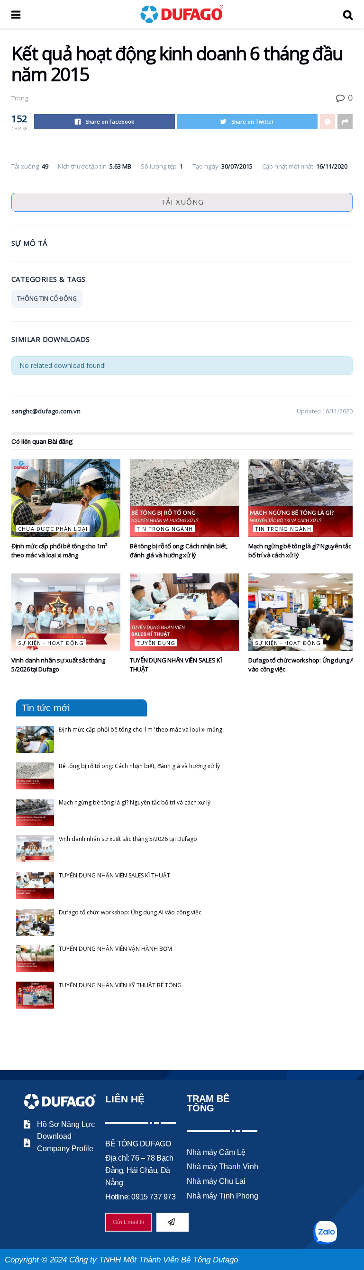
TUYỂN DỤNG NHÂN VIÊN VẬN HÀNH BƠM (115, 949)
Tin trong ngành (164, 528)
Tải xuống (182, 201)
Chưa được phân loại (53, 528)
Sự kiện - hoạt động (51, 642)
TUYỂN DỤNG (155, 642)
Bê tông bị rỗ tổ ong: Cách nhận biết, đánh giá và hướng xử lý (178, 550)
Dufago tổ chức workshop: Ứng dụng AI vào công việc (130, 912)
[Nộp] (172, 1222)
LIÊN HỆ (125, 1098)
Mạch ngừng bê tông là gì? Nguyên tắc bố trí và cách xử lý (134, 802)
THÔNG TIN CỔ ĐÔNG (47, 299)
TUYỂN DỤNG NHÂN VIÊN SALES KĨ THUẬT (114, 875)
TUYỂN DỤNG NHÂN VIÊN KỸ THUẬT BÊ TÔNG (120, 985)
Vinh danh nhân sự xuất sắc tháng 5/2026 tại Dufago (58, 664)
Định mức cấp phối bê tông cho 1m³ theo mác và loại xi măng (59, 550)
